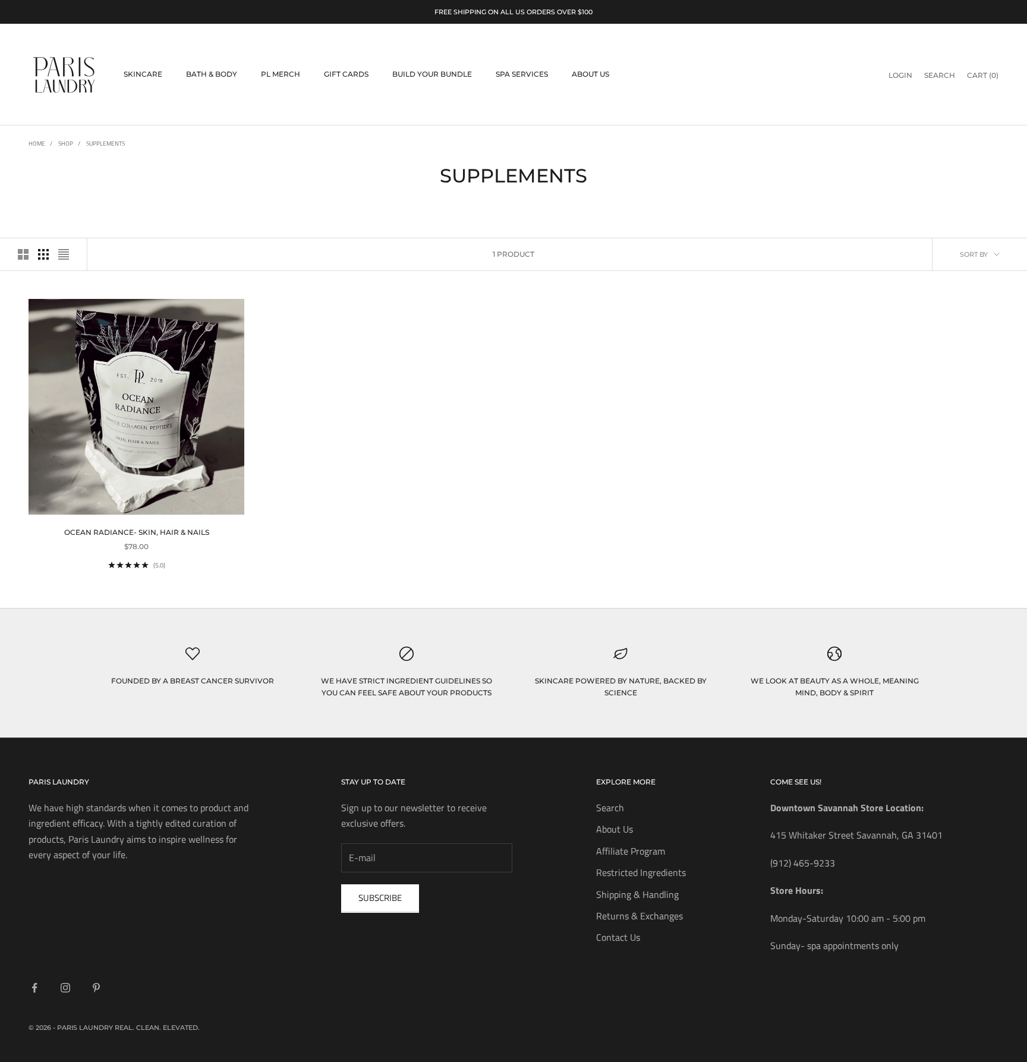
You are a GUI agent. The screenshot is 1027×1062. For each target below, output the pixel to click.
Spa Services (522, 74)
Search (610, 808)
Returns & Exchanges (639, 916)
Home (37, 143)
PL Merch (280, 74)
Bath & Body (211, 74)
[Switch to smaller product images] (43, 254)
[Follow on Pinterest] (96, 988)
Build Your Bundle (432, 74)
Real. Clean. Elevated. (157, 1027)
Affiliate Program (630, 851)
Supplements (105, 143)
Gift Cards (346, 74)
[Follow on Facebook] (34, 988)
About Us (590, 74)
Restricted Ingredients (641, 872)
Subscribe (380, 898)
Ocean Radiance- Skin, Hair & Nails (136, 532)
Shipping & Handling (637, 894)
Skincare (143, 74)
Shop (65, 143)
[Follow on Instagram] (65, 988)
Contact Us (618, 937)
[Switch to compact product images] (63, 254)
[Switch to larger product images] (23, 254)
